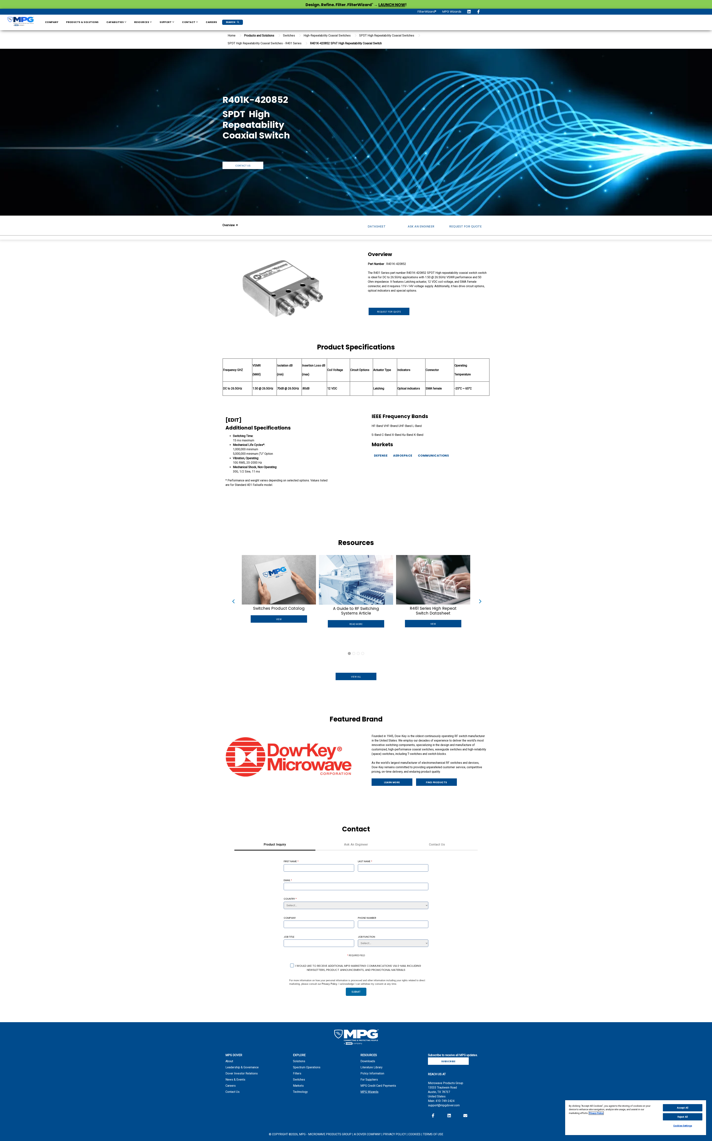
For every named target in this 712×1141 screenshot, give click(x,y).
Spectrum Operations (306, 1067)
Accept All (682, 1107)
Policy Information (372, 1073)
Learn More (392, 782)
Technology (300, 1092)
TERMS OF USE (433, 1134)
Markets (298, 1085)
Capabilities (115, 22)
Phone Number (367, 917)
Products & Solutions (82, 22)
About (229, 1061)
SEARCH (231, 22)
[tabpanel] (356, 931)
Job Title (289, 936)
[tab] (274, 845)
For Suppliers (369, 1079)
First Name (291, 861)
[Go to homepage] (20, 22)
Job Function (366, 936)
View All (356, 676)
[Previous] (232, 600)
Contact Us (243, 165)
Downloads (367, 1061)
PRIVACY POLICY (395, 1134)
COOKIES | (415, 1134)
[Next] (479, 600)
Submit (356, 992)
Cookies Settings (682, 1125)
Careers (211, 22)
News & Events (235, 1079)
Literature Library (371, 1067)
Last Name (365, 861)
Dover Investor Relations (241, 1073)
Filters (297, 1073)
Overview (228, 225)
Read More (356, 624)
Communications (433, 455)
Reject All (683, 1116)
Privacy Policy (329, 984)
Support (166, 22)
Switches (299, 1079)
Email (288, 880)
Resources (142, 22)
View (279, 619)
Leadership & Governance (242, 1067)
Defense (381, 455)
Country (290, 898)
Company (51, 22)
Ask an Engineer (421, 226)
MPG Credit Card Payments (378, 1085)
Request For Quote (465, 226)
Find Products (436, 782)
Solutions (299, 1061)
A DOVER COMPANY (367, 1134)
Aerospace (402, 455)
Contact (189, 22)
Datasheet (376, 226)
